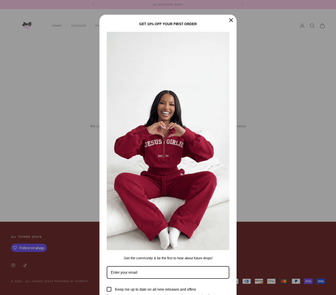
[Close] (231, 20)
